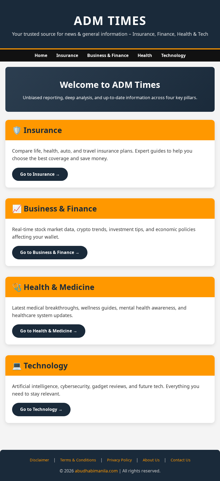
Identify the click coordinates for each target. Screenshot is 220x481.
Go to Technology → (41, 409)
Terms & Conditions (78, 459)
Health (145, 55)
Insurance (67, 55)
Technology (173, 55)
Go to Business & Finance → (49, 252)
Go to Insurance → (40, 174)
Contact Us (180, 459)
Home (41, 55)
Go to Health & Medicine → (48, 331)
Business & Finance (108, 55)
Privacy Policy (119, 459)
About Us (151, 459)
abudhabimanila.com (96, 471)
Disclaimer (39, 459)
